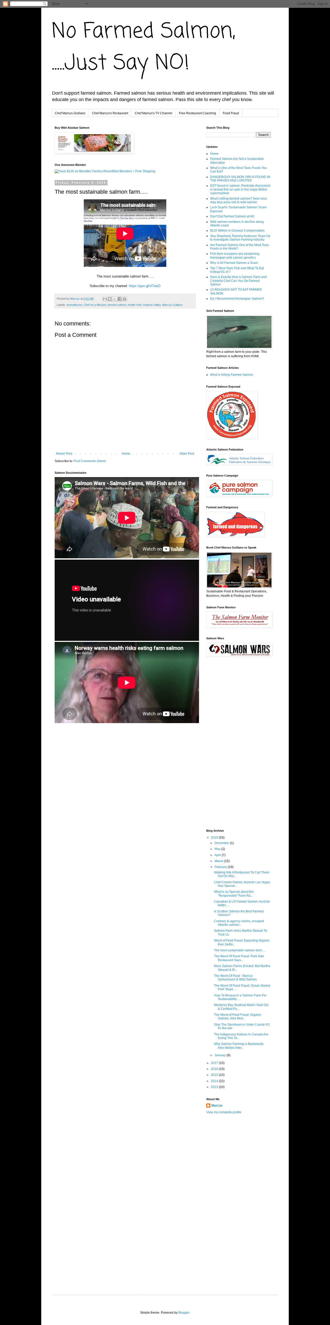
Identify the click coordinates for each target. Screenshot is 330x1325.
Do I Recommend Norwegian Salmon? (237, 298)
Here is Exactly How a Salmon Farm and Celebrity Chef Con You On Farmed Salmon (238, 280)
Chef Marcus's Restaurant (110, 113)
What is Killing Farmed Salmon (231, 375)
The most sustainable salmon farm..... (240, 950)
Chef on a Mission (95, 304)
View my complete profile (223, 1112)
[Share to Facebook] (119, 298)
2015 (215, 1075)
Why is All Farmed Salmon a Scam (234, 263)
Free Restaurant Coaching (197, 113)
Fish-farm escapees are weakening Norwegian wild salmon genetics (234, 255)
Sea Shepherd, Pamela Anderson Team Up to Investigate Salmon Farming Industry (240, 237)
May (217, 849)
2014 (215, 1081)
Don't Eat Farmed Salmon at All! (232, 216)
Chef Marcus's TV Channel (153, 113)
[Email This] (105, 298)
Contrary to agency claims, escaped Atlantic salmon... (239, 923)
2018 (215, 837)
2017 (215, 1063)
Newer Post (64, 453)
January (220, 1055)
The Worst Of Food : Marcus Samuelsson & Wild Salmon (235, 977)
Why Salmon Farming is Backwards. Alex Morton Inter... (239, 1045)
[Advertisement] (115, 740)
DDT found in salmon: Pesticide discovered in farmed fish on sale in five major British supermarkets (240, 189)
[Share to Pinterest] (124, 298)
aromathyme (74, 304)
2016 (215, 1069)
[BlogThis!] (109, 298)
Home (126, 453)
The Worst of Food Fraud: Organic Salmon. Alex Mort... (237, 1016)
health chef (135, 304)
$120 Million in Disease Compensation (237, 230)
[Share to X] (114, 298)
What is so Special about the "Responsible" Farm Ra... (234, 893)
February (221, 867)
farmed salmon (117, 304)
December (222, 843)
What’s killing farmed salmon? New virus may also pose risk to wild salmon (238, 200)
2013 (215, 1087)
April (218, 855)
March (219, 861)
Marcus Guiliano (172, 304)
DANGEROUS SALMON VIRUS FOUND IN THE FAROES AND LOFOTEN (240, 178)
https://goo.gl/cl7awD (144, 286)
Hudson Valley (152, 304)
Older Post (186, 453)
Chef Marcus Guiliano (70, 113)
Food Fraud (231, 113)
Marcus (216, 1105)
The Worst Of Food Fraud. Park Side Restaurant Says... (239, 958)
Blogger (183, 1312)
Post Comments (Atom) (90, 461)
